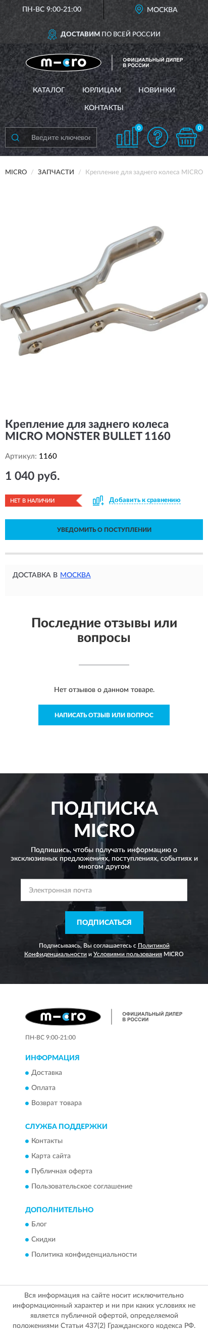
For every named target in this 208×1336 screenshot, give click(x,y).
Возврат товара (56, 1103)
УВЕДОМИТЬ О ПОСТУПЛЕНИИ (104, 530)
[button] (157, 137)
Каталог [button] (49, 90)
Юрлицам (101, 90)
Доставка (46, 1072)
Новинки (156, 90)
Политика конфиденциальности (84, 1255)
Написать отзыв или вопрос (104, 715)
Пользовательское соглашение (81, 1187)
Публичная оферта (61, 1171)
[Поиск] (15, 137)
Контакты (104, 108)
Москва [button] (75, 575)
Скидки (43, 1240)
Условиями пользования (127, 954)
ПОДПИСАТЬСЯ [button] (104, 922)
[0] (186, 137)
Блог (39, 1224)
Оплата (43, 1088)
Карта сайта (51, 1156)
